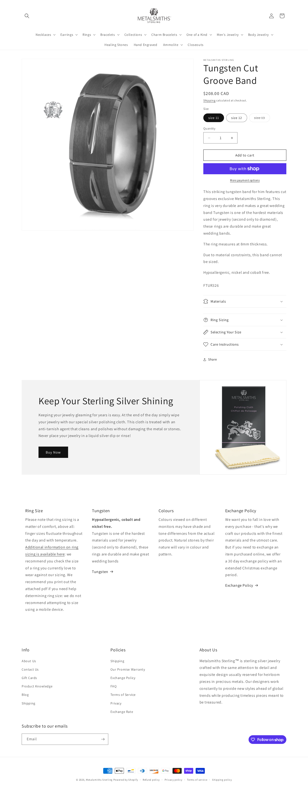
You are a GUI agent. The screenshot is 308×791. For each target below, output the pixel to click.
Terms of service (197, 779)
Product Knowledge (37, 686)
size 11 (213, 118)
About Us (29, 661)
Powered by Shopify (125, 779)
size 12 (236, 118)
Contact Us (30, 669)
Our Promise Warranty (127, 669)
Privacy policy (173, 779)
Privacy (115, 703)
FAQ (113, 686)
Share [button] (212, 359)
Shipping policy (222, 779)
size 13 (262, 118)
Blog (25, 694)
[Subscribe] (102, 739)
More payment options (245, 180)
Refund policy (151, 779)
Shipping (209, 100)
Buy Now (53, 452)
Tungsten (100, 571)
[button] (27, 16)
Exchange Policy (239, 585)
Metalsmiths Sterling (99, 779)
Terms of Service (123, 694)
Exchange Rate (121, 712)
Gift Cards (29, 678)
